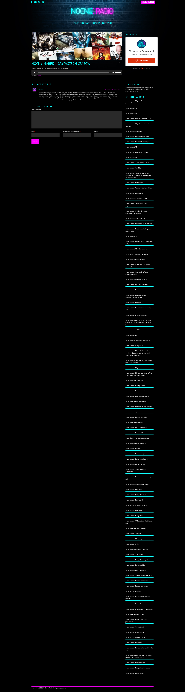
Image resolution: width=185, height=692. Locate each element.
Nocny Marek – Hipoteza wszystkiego (137, 152)
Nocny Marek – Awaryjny (133, 448)
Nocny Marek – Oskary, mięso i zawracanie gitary (138, 243)
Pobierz (39, 75)
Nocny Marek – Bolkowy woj (134, 183)
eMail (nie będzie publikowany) (72, 131)
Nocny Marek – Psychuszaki (134, 500)
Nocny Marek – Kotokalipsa (134, 193)
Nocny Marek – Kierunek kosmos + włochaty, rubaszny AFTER (136, 296)
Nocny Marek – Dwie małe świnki (135, 570)
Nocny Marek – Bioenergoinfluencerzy (137, 396)
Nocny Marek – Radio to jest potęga (136, 586)
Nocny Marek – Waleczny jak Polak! (136, 279)
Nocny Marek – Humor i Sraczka (135, 391)
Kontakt (96, 23)
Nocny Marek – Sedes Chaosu (134, 604)
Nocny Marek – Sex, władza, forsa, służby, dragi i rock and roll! (138, 361)
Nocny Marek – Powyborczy (134, 302)
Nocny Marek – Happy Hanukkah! (135, 495)
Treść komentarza (36, 109)
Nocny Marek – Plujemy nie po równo (137, 368)
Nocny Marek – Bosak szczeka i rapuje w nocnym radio (138, 230)
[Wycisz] (113, 72)
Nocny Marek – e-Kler (132, 544)
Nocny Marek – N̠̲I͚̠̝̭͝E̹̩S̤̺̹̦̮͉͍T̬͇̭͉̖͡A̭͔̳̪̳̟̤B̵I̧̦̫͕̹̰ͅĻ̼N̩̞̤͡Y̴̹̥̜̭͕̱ (135, 464)
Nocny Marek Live (131, 335)
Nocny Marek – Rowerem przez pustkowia (138, 406)
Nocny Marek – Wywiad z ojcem (135, 637)
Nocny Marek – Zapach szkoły (134, 632)
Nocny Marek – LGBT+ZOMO (134, 380)
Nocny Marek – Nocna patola (134, 673)
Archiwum (85, 23)
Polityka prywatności (59, 688)
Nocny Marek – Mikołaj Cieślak (135, 385)
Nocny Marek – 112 (131, 236)
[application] (76, 72)
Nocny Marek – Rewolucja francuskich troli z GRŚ (139, 649)
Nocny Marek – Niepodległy (133, 510)
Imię (33, 131)
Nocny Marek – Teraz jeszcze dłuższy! (137, 340)
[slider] (118, 72)
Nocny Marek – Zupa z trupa (134, 554)
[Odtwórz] (34, 72)
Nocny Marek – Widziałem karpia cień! (137, 484)
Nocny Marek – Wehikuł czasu (134, 614)
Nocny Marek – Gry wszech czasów (136, 581)
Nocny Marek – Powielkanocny (135, 663)
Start (76, 23)
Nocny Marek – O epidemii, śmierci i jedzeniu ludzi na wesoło (136, 212)
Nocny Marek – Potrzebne (133, 643)
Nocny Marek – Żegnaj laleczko (135, 218)
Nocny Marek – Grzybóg (133, 168)
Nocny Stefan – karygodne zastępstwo (137, 438)
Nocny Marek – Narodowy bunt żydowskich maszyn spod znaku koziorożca (138, 656)
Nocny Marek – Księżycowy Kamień (136, 459)
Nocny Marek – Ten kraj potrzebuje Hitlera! (138, 188)
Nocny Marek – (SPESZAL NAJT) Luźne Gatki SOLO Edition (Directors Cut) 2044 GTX (138, 323)
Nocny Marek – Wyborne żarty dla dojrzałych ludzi (139, 522)
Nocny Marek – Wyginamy (133, 131)
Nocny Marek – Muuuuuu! (133, 591)
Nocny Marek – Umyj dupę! (133, 489)
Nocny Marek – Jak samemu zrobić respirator (136, 205)
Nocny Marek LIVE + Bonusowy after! (137, 249)
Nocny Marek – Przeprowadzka (135, 565)
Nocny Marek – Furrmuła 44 (134, 433)
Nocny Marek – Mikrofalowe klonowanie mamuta (137, 597)
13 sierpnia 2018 (109, 89)
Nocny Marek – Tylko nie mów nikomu (137, 412)
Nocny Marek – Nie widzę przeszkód (136, 285)
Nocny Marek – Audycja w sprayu (135, 528)
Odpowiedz (117, 89)
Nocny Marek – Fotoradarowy (134, 290)
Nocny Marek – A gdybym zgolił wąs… (137, 549)
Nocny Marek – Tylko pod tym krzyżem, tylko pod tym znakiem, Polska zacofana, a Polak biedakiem (138, 175)
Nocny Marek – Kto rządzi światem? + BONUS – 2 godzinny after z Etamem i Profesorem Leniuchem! (137, 353)
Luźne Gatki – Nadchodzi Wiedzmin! (136, 254)
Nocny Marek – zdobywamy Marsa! (136, 505)
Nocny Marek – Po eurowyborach (135, 401)
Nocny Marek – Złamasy (133, 533)
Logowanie (107, 23)
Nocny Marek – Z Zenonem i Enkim (136, 198)
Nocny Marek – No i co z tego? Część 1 (137, 142)
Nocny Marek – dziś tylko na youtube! (137, 330)
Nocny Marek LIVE (131, 108)
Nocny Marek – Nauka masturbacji (136, 427)
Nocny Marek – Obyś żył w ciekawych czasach (137, 125)
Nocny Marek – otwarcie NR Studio (136, 315)
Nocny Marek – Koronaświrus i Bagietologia (138, 224)
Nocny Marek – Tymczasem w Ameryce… (138, 163)
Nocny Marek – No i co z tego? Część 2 (137, 136)
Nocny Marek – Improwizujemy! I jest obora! (139, 609)
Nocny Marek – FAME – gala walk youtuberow (136, 621)
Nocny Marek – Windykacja (133, 539)
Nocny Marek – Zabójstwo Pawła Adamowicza (135, 470)
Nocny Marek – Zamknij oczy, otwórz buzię (138, 575)
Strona (96, 131)
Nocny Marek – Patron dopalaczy (135, 443)
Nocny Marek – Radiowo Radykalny (136, 454)
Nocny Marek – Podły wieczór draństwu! (137, 668)
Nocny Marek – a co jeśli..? (133, 345)
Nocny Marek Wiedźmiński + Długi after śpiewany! (137, 266)
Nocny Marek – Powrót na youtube (136, 417)
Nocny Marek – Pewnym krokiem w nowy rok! (138, 478)
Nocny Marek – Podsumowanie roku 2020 (138, 118)
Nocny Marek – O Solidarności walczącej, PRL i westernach (138, 309)
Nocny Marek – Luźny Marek (134, 516)
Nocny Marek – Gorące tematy (135, 627)
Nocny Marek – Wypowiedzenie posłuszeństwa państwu (135, 102)
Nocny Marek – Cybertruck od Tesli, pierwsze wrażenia (136, 273)
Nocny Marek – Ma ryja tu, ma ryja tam (137, 560)
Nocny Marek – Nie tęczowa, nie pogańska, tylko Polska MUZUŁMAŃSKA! (138, 374)
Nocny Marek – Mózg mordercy (135, 259)
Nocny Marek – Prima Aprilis (134, 422)
